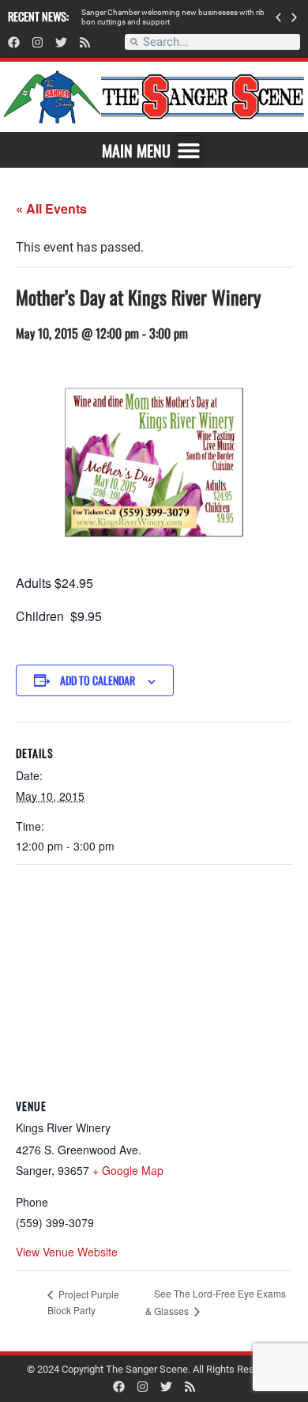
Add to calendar (97, 680)
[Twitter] (61, 42)
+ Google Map (127, 1170)
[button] (278, 17)
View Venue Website (67, 1252)
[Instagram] (37, 42)
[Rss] (85, 42)
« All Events (51, 208)
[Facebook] (14, 42)
